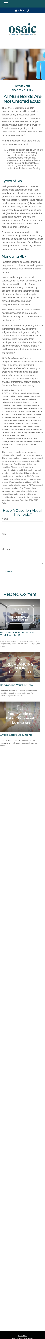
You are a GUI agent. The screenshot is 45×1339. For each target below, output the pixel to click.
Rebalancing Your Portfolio (16, 685)
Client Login (24, 10)
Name (5, 519)
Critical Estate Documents (16, 734)
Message (6, 549)
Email (5, 534)
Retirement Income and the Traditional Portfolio (17, 634)
